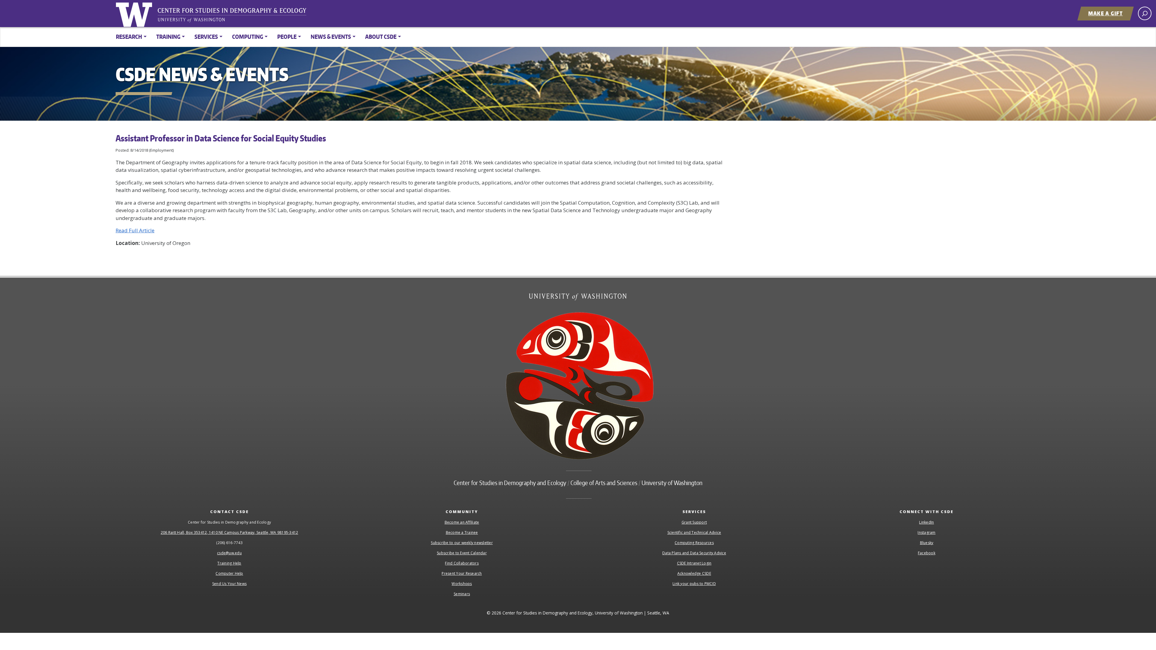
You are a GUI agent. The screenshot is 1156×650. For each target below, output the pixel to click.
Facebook (926, 553)
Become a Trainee (462, 532)
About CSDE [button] (380, 36)
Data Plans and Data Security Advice (694, 553)
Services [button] (206, 36)
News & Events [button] (331, 36)
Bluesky (927, 542)
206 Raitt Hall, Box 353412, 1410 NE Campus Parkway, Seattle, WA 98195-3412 (229, 532)
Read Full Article (135, 230)
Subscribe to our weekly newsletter (462, 542)
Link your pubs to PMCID (694, 583)
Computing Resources (694, 542)
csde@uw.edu (229, 553)
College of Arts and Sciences (603, 483)
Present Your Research (462, 573)
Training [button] (168, 36)
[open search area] (1144, 13)
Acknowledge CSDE (694, 573)
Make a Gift (1105, 13)
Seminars (462, 593)
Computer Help (229, 573)
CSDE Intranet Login (694, 563)
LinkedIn (926, 522)
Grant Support (694, 522)
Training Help (229, 563)
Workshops (462, 583)
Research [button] (129, 36)
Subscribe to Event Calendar (462, 553)
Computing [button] (247, 36)
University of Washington (135, 13)
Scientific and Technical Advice (694, 532)
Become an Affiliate (462, 522)
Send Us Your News (229, 583)
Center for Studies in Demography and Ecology (236, 16)
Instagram (926, 532)
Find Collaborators (462, 563)
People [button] (287, 36)
